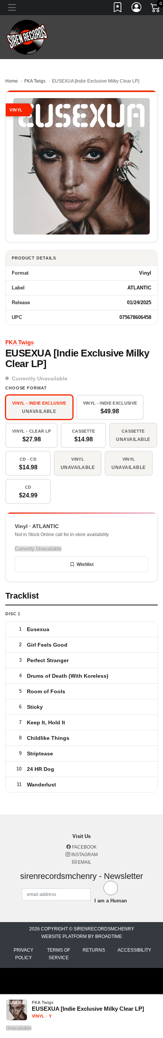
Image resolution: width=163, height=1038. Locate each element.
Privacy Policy (23, 953)
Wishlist (85, 564)
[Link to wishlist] (118, 9)
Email (84, 862)
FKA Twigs (34, 81)
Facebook (84, 847)
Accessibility (134, 950)
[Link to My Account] (137, 9)
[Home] (27, 36)
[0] (156, 9)
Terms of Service (58, 953)
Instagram (84, 854)
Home (11, 81)
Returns (94, 950)
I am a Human (110, 901)
